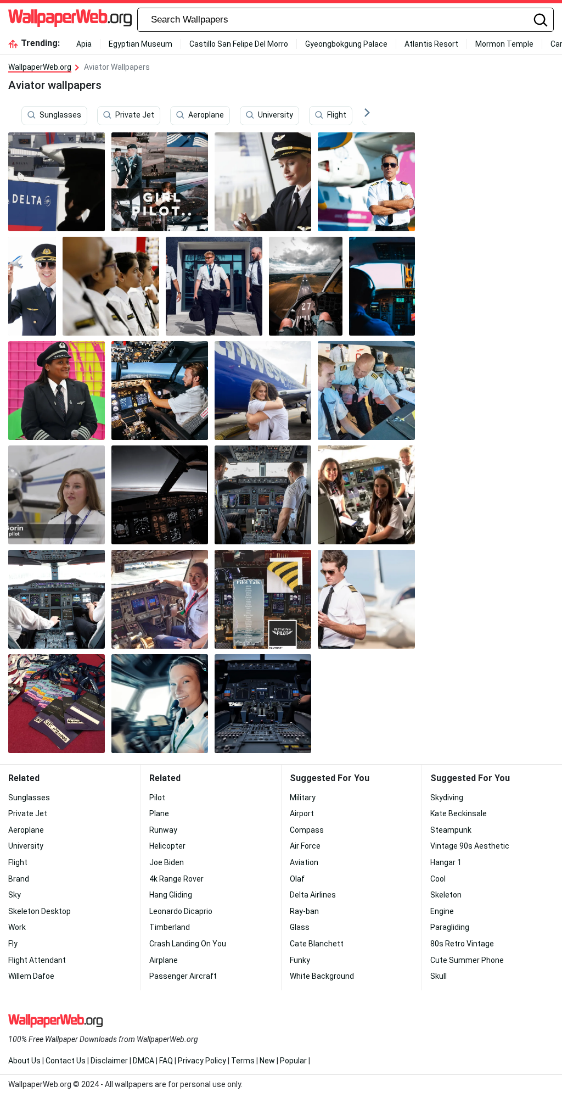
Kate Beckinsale (458, 813)
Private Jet (134, 114)
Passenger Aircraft (183, 976)
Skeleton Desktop (39, 911)
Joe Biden (166, 862)
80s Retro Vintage (462, 943)
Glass (300, 927)
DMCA (143, 1060)
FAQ (166, 1060)
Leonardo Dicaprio (180, 911)
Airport (302, 813)
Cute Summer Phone (467, 960)
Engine (442, 911)
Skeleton (446, 894)
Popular (293, 1060)
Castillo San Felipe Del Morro (238, 44)
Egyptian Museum (140, 44)
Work (17, 927)
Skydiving (446, 797)
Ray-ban (304, 911)
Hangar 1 (446, 862)
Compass (307, 830)
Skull (438, 976)
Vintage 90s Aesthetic (469, 845)
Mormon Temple (504, 44)
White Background (322, 976)
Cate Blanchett (317, 943)
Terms (243, 1060)
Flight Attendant (37, 960)
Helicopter (167, 845)
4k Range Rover (176, 878)
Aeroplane (206, 114)
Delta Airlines (313, 894)
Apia (84, 44)
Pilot (157, 797)
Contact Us (66, 1060)
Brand (18, 878)
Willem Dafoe (31, 976)
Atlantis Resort (431, 44)
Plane (159, 813)
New (267, 1060)
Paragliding (449, 927)
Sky (14, 894)
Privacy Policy (202, 1060)
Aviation (304, 862)
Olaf (297, 878)
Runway (163, 830)
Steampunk (450, 830)
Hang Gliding (170, 894)
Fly (13, 943)
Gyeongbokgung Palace (346, 44)
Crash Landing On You (187, 943)
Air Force (305, 845)
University (275, 114)
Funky (300, 960)
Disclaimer (109, 1060)
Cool (438, 878)
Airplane (163, 960)
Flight (336, 114)
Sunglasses (60, 114)
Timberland (169, 927)
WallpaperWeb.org (39, 67)
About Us (24, 1060)
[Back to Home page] (70, 20)
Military (303, 797)
